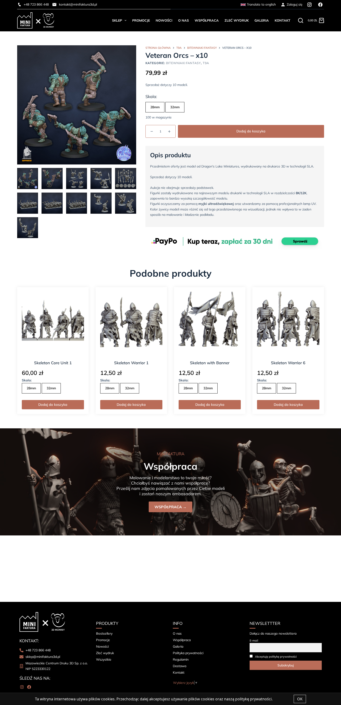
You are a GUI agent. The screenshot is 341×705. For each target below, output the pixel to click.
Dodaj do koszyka (250, 131)
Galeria (261, 20)
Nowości (164, 20)
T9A (206, 63)
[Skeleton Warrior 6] (288, 323)
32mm (175, 107)
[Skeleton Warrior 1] (131, 323)
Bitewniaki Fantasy (183, 63)
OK (299, 699)
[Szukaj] (300, 20)
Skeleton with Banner (209, 362)
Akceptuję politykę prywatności (276, 656)
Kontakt (282, 20)
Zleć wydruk (237, 20)
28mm (155, 107)
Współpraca (207, 20)
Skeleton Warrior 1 (131, 362)
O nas (183, 20)
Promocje (141, 20)
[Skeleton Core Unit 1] (53, 323)
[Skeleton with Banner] (210, 323)
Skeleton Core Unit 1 (53, 362)
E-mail (254, 640)
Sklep (117, 20)
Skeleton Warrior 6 (288, 362)
